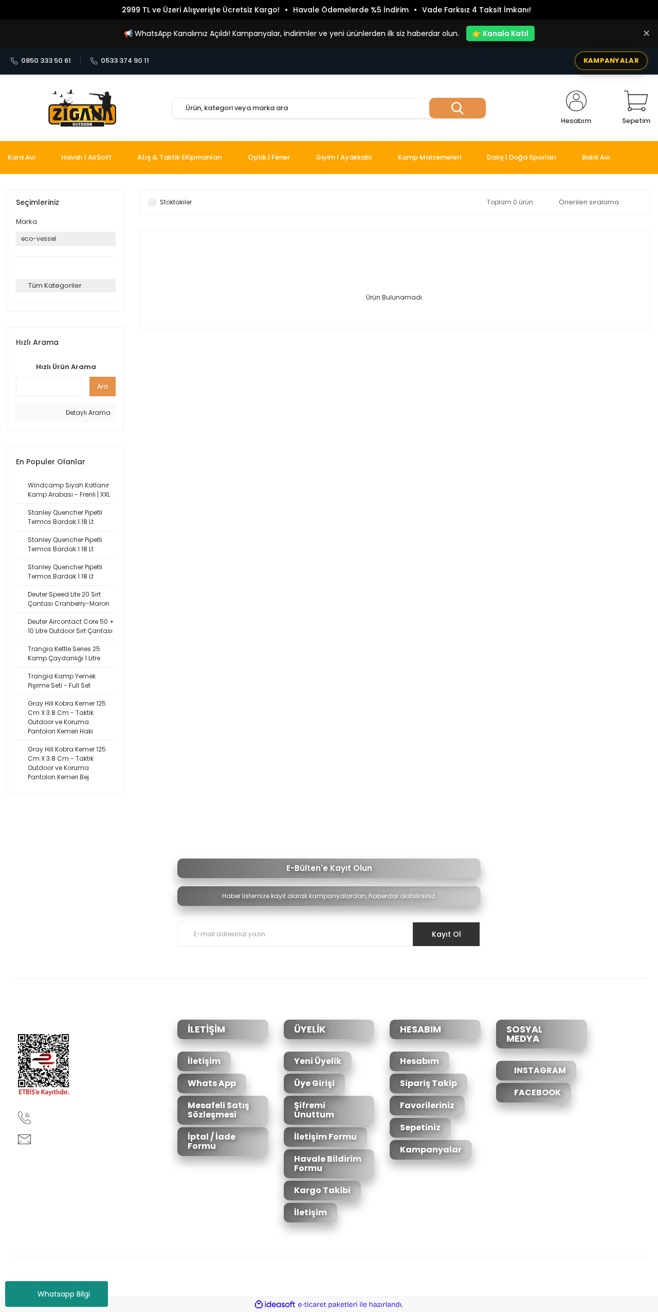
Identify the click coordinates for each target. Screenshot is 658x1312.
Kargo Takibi (322, 1190)
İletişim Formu (325, 1137)
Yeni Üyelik (317, 1061)
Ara (102, 386)
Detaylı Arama (87, 412)
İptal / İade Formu (211, 1141)
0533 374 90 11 (125, 60)
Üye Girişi (314, 1083)
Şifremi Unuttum (314, 1110)
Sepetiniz (420, 1127)
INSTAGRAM (539, 1070)
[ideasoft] (275, 1304)
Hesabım (419, 1061)
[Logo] (82, 108)
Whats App (212, 1083)
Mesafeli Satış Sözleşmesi (218, 1110)
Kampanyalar (431, 1150)
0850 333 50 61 (46, 60)
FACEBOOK (537, 1092)
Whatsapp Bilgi (64, 1294)
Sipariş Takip (428, 1083)
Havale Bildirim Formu (327, 1163)
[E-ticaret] (328, 1304)
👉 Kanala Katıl (500, 33)
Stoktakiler (176, 202)
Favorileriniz (427, 1105)
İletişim (204, 1061)
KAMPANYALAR (611, 60)
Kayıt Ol (446, 934)
